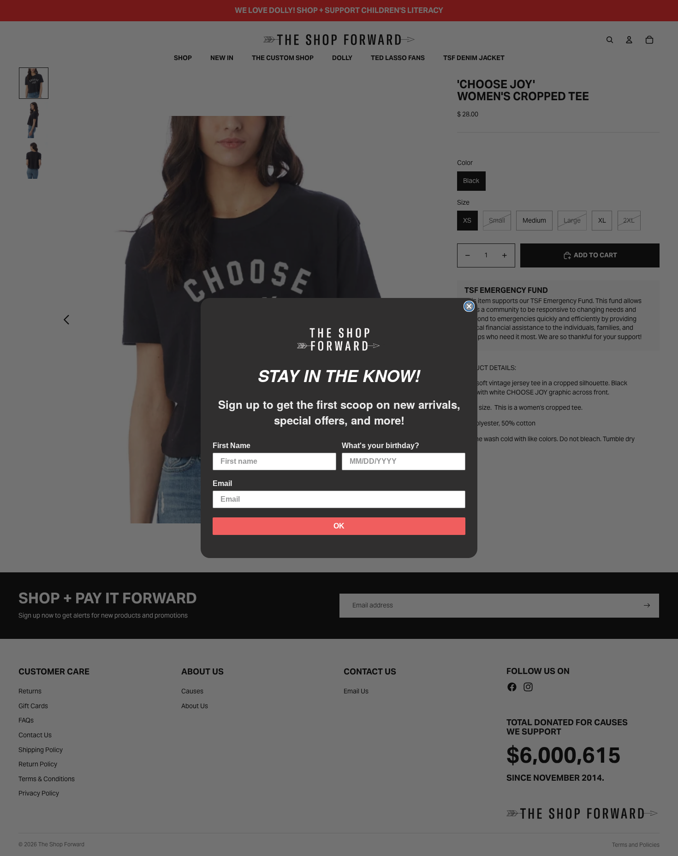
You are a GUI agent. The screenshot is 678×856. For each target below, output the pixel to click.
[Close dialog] (469, 306)
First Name (231, 445)
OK (339, 526)
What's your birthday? (380, 445)
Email (222, 483)
